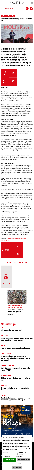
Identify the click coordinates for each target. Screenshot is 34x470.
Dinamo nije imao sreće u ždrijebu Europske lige (15, 389)
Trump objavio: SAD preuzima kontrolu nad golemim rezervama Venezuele (15, 358)
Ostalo (20, 456)
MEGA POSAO (6, 354)
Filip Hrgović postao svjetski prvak (15, 348)
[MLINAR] (17, 421)
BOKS (3, 346)
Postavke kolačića (16, 464)
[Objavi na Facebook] (13, 82)
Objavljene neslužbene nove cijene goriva (15, 379)
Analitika (20, 454)
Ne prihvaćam (17, 467)
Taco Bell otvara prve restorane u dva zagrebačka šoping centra (17, 339)
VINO (3, 328)
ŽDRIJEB (4, 386)
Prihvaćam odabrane (24, 459)
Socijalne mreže (22, 452)
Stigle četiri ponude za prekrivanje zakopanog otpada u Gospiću (15, 399)
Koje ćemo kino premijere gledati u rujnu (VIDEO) (15, 369)
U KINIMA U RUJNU (7, 366)
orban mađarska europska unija (17, 238)
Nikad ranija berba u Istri (11, 330)
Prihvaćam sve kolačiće (10, 460)
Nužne (6, 452)
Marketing (7, 456)
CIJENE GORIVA (6, 376)
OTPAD (3, 396)
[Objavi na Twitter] (13, 73)
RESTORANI (5, 336)
